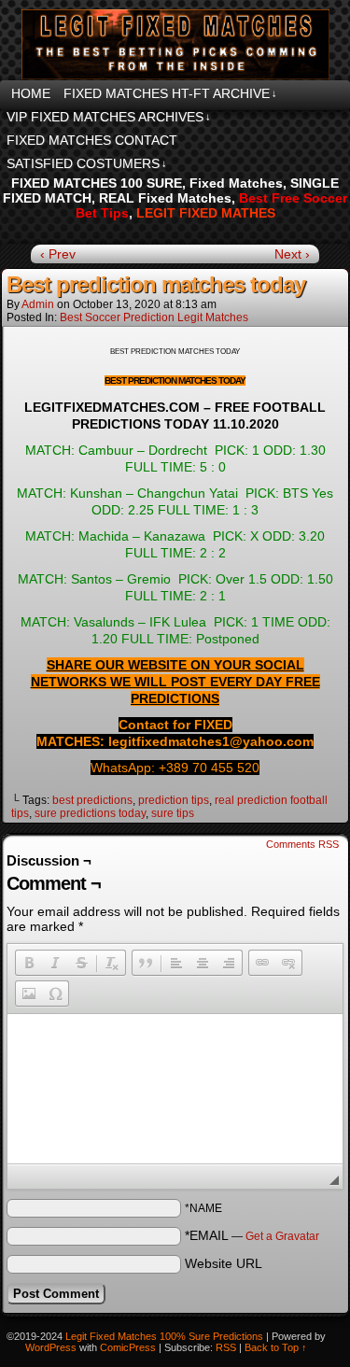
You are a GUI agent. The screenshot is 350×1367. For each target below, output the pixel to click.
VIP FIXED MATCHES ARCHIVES (109, 116)
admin (37, 304)
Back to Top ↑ (276, 1347)
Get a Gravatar (282, 1236)
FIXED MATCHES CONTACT (92, 140)
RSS (226, 1347)
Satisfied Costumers (87, 163)
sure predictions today (90, 813)
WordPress (51, 1347)
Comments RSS (302, 844)
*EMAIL (252, 1235)
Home (30, 93)
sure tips (172, 813)
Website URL (223, 1263)
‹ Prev (58, 254)
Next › (292, 254)
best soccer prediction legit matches (154, 317)
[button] (29, 963)
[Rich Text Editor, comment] (175, 1088)
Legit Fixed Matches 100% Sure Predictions (164, 1336)
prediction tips (173, 800)
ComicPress (128, 1347)
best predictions (92, 800)
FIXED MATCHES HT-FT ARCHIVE (170, 93)
